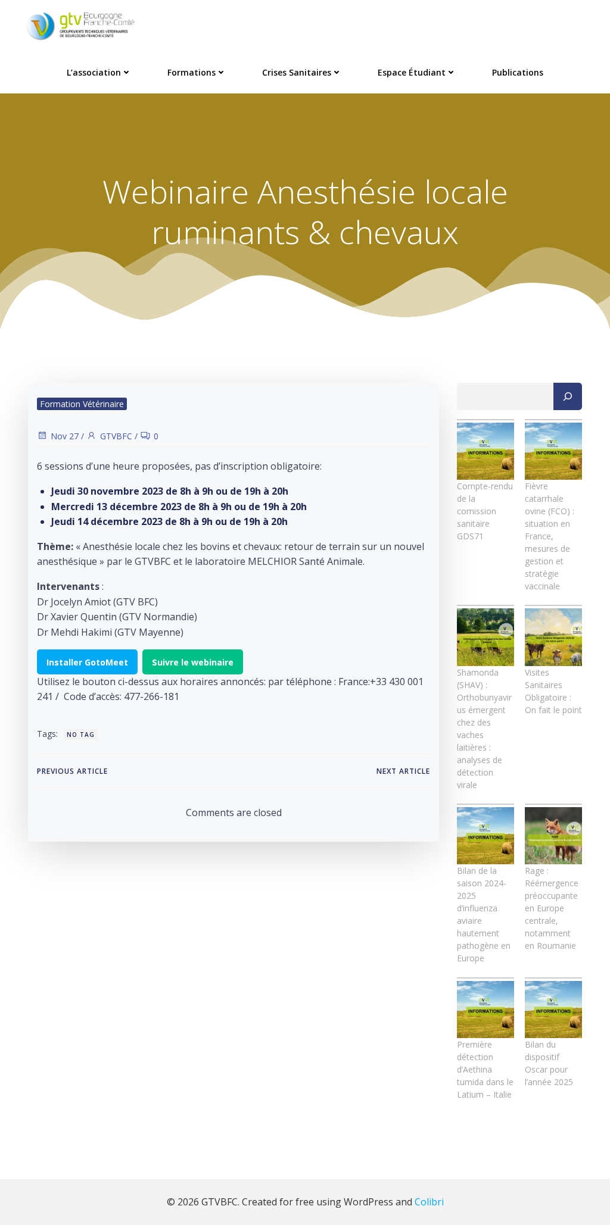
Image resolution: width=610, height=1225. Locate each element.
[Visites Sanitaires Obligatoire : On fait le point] (553, 636)
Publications (517, 72)
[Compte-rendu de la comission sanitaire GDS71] (485, 451)
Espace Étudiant (412, 72)
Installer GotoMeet (87, 662)
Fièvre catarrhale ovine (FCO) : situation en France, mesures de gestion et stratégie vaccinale (549, 536)
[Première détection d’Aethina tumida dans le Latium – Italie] (485, 1009)
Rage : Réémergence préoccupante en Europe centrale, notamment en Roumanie (551, 908)
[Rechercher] (567, 396)
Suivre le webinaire (193, 662)
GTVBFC (116, 436)
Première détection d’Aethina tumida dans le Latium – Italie (485, 1069)
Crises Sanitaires (296, 72)
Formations (191, 72)
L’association (94, 72)
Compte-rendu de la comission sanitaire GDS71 (485, 511)
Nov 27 (65, 436)
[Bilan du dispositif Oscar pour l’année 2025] (553, 1009)
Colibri (429, 1201)
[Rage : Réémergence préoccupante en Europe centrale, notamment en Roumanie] (553, 835)
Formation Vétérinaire (82, 404)
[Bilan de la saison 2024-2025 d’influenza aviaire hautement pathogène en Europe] (485, 835)
